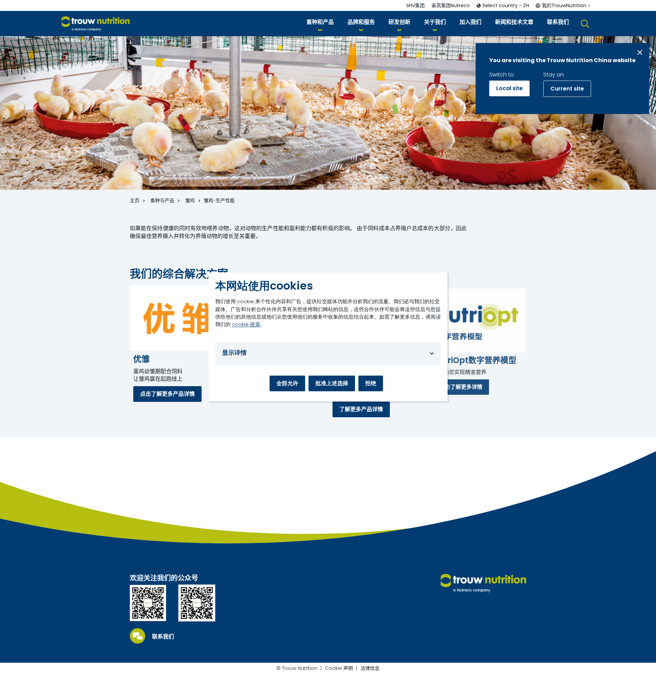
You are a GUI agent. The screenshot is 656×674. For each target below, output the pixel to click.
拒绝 (370, 383)
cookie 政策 (246, 324)
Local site (509, 88)
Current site (567, 89)
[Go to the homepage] (483, 583)
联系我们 (163, 637)
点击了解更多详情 (460, 387)
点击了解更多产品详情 (167, 394)
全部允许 (287, 383)
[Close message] (639, 52)
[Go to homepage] (96, 23)
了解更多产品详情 (361, 409)
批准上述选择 (331, 383)
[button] (320, 23)
